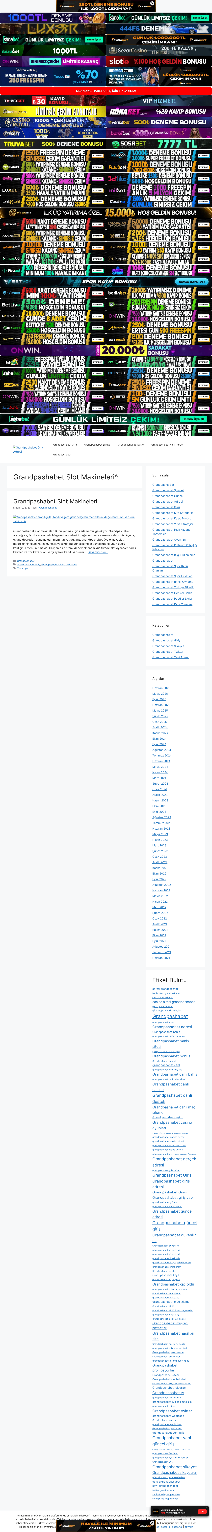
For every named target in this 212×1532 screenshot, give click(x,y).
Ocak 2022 (159, 918)
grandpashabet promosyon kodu (170, 1360)
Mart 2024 (159, 778)
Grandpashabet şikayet (174, 1466)
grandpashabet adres (163, 1022)
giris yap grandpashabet (167, 1010)
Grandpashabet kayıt (165, 1275)
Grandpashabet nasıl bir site (173, 1336)
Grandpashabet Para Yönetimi (172, 604)
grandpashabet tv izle (163, 1406)
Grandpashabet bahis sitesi (170, 1044)
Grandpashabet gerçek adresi (174, 1161)
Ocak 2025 (159, 721)
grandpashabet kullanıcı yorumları (169, 1289)
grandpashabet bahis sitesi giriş (166, 1052)
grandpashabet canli (166, 1065)
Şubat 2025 (160, 716)
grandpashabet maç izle (165, 1297)
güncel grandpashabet (166, 1481)
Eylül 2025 (159, 699)
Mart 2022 (159, 907)
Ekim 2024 (159, 738)
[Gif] (106, 212)
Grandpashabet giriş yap (172, 1197)
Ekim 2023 (159, 806)
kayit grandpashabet (165, 1485)
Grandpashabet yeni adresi (167, 1428)
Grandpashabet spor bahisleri (169, 1379)
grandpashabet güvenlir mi (166, 1250)
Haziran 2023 (161, 828)
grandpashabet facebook (185, 1154)
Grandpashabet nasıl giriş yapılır (168, 1344)
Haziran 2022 (161, 890)
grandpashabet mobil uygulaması (169, 1318)
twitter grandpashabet (163, 1490)
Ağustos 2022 (161, 884)
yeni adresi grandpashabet (166, 1494)
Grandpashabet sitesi (165, 1375)
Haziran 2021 (161, 958)
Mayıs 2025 (160, 710)
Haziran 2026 (161, 688)
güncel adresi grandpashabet (168, 1477)
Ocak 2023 (159, 856)
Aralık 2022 (159, 862)
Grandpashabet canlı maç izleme (173, 1110)
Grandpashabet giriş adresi (171, 1184)
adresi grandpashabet (166, 988)
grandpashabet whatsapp (168, 1415)
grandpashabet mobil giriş (165, 1314)
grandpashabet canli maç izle (167, 1069)
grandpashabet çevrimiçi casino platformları (171, 1449)
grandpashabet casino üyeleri (167, 1149)
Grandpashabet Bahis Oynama (172, 581)
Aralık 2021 (159, 924)
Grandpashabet (62, 454)
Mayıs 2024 (160, 766)
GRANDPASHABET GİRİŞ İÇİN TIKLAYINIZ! (106, 91)
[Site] (53, 155)
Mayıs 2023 (160, 834)
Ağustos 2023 (161, 817)
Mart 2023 (159, 845)
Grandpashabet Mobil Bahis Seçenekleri (172, 1310)
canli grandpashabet (162, 997)
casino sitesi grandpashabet (173, 1002)
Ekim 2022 (159, 873)
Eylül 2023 (159, 811)
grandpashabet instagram (166, 1266)
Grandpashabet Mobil (163, 1306)
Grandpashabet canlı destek (172, 1098)
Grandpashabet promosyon (166, 1356)
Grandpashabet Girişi (169, 1192)
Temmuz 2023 (162, 823)
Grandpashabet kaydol (164, 1271)
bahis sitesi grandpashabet (166, 993)
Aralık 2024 (160, 727)
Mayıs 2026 (160, 693)
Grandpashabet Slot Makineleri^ (59, 564)
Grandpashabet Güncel (167, 496)
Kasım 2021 (160, 929)
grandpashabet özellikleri (165, 1453)
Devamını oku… (98, 552)
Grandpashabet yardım (164, 1420)
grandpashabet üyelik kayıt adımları (170, 1457)
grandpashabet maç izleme (170, 1301)
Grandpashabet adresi (172, 1027)
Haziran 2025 (161, 705)
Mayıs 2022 (160, 896)
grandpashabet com (162, 1154)
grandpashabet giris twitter (166, 1170)
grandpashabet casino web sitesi (169, 1145)
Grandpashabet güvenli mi (165, 1245)
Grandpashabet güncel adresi (172, 1214)
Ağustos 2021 (161, 946)
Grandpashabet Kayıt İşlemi (166, 1279)
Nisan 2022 (160, 901)
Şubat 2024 (160, 783)
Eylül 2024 (159, 744)
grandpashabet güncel (164, 1202)
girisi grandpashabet (162, 1006)
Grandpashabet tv (168, 1392)
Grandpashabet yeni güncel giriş (171, 1440)
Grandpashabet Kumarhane (166, 1293)
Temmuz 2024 (162, 755)
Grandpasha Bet (163, 484)
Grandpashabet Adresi (167, 501)
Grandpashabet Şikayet (97, 444)
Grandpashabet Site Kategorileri (173, 512)
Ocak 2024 (159, 789)
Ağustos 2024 (161, 750)
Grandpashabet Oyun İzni (169, 539)
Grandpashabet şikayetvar (174, 1472)
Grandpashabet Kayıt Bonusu (171, 518)
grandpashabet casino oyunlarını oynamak (170, 1133)
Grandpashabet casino (167, 1117)
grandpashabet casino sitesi (168, 1137)
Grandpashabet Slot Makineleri (55, 501)
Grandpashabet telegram (169, 1387)
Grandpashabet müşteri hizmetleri (170, 1325)
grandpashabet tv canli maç (166, 1397)
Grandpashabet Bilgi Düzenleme (173, 555)
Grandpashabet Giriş (65, 444)
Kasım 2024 (160, 733)
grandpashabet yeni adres (167, 1424)
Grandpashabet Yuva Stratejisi (172, 524)
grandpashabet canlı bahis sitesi (169, 1079)
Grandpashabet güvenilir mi (174, 1238)
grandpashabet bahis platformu (168, 1036)
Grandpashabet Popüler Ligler (172, 598)
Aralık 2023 (160, 795)
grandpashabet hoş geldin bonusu (171, 1262)
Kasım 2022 (160, 868)
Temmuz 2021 (161, 952)
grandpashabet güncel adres (167, 1206)
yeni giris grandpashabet (165, 1498)
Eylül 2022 (159, 879)
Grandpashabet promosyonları (164, 1367)
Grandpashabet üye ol (163, 1461)
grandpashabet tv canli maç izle (172, 1401)
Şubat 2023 (160, 851)
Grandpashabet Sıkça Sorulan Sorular (171, 1383)
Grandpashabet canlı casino (170, 1087)
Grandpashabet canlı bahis (174, 1074)
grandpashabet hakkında (166, 1258)
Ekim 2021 (159, 935)
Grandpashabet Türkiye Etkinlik (173, 587)
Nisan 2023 (160, 839)
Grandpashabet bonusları (165, 1061)
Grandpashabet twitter (172, 1411)
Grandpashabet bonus (171, 1056)
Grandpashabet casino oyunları (172, 1125)
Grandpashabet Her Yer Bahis (172, 593)
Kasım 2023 (160, 800)
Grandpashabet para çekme (168, 1352)
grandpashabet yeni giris (168, 1432)
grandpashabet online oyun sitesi (169, 1348)
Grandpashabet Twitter (131, 444)
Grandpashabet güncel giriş (174, 1225)
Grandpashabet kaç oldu (173, 1284)
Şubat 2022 (160, 913)
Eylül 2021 (159, 941)
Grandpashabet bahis (166, 1032)
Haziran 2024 (161, 761)
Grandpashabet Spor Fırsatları (172, 576)
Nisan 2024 (160, 772)
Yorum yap (23, 568)
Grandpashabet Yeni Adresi (167, 444)
